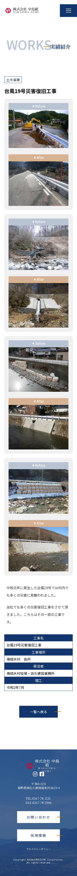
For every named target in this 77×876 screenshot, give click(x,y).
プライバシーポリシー (38, 849)
